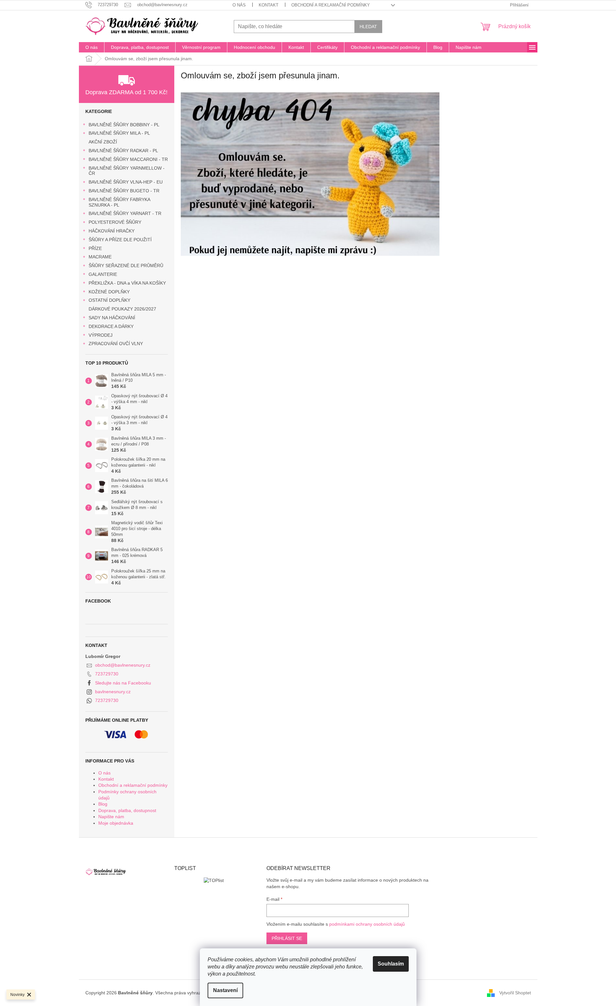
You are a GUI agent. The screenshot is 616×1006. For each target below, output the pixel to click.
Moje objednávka (115, 823)
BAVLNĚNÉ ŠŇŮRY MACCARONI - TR (128, 159)
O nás (239, 5)
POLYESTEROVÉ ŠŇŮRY (115, 222)
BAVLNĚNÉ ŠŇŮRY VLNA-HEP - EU (126, 182)
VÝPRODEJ (101, 335)
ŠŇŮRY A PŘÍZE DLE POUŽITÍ (120, 239)
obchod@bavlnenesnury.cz (122, 665)
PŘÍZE (95, 248)
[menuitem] (91, 47)
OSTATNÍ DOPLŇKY (109, 300)
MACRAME (100, 256)
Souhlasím (391, 963)
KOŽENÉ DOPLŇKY (109, 291)
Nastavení (225, 990)
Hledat (368, 26)
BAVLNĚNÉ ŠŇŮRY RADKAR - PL (123, 150)
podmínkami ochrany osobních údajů (367, 924)
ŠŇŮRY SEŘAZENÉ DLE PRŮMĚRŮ (126, 265)
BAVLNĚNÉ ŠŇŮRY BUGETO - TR (124, 190)
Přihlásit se (287, 938)
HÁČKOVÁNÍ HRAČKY (112, 230)
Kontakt (268, 5)
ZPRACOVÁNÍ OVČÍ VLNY (116, 343)
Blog (102, 804)
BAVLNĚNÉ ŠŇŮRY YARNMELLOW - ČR (127, 170)
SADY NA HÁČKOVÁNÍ (112, 317)
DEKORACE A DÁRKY (111, 326)
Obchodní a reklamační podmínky (330, 5)
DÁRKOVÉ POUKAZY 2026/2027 (122, 308)
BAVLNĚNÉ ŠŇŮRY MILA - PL (119, 133)
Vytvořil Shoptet (515, 992)
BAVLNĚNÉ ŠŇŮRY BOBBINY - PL (124, 124)
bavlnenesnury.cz (113, 691)
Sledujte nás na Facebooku (123, 682)
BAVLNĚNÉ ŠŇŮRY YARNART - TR (125, 213)
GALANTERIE (103, 274)
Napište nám (111, 816)
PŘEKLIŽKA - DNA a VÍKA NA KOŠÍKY (127, 283)
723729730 (106, 673)
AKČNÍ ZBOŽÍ (103, 141)
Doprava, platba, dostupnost (127, 810)
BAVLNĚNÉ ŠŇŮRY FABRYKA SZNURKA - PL (119, 202)
